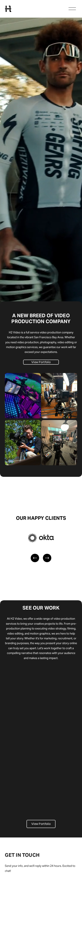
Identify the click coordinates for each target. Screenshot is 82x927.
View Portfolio (41, 362)
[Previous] (35, 558)
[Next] (47, 558)
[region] (41, 547)
